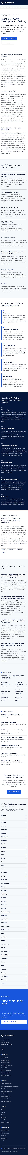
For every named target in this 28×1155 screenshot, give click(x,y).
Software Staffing (6, 1062)
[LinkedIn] (2, 1049)
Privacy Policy (15, 1151)
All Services (4, 1057)
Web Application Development (9, 1088)
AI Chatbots (4, 1094)
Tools (2, 1140)
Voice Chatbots (5, 1073)
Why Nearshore (5, 1133)
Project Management (6, 1065)
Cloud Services (5, 1099)
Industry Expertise (6, 1101)
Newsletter (4, 1138)
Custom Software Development (9, 1086)
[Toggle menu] (25, 2)
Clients (3, 1109)
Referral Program (5, 1122)
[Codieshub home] (7, 1035)
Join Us (3, 1112)
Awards (3, 1119)
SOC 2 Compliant (14, 1148)
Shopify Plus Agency (6, 1070)
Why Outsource (5, 1130)
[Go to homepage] (7, 3)
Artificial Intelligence (6, 1083)
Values (3, 1114)
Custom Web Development (11, 7)
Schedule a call (10, 1022)
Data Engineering (6, 1096)
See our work (7, 43)
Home (2, 7)
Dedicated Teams (5, 1060)
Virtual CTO (4, 1068)
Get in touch (14, 791)
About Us (3, 1117)
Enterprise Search (6, 1075)
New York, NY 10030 (6, 1044)
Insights (3, 1135)
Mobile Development (6, 1091)
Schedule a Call (9, 38)
